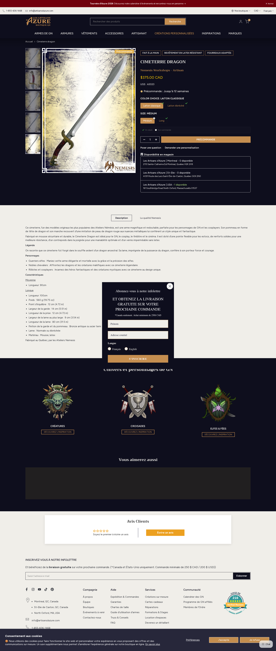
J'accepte (223, 640)
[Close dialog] (170, 286)
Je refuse (254, 640)
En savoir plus (152, 644)
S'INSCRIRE (138, 359)
